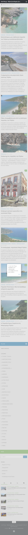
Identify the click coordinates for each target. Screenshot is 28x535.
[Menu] (26, 1)
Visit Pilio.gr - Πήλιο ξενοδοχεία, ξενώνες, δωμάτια (11, 1)
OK (19, 274)
